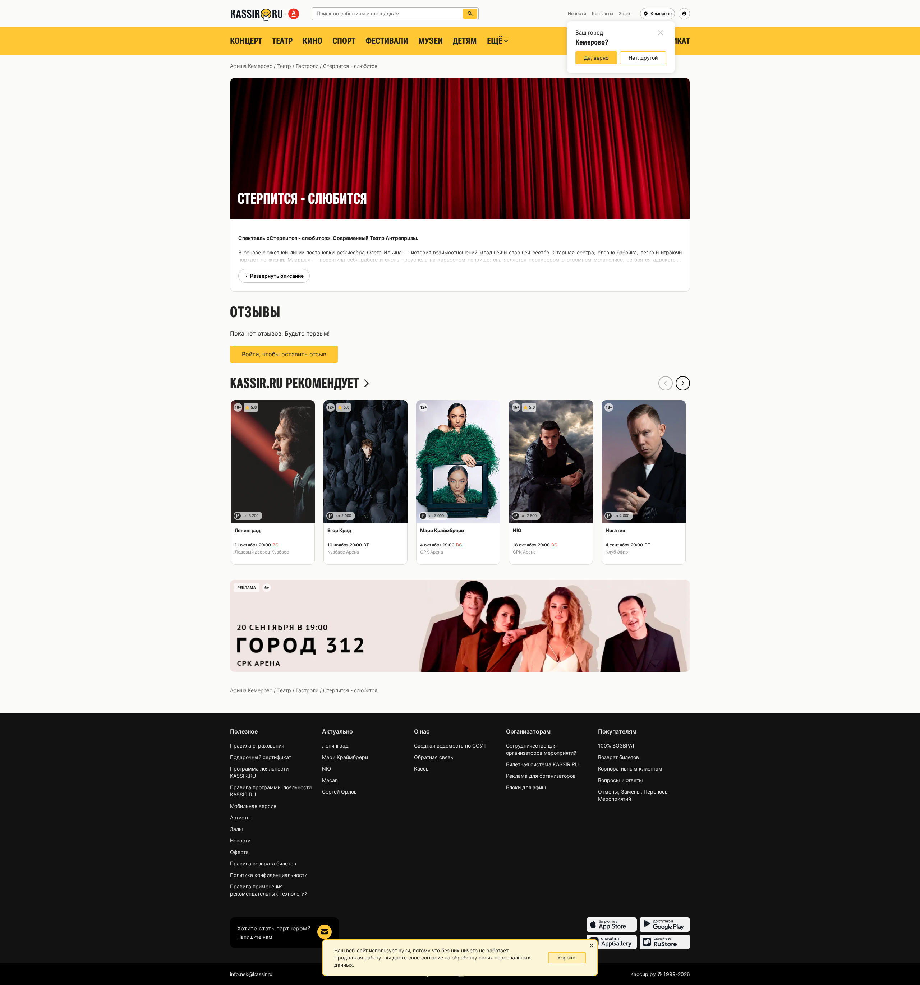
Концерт (246, 41)
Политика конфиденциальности (268, 875)
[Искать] (470, 14)
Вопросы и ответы (620, 780)
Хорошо (566, 957)
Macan (330, 780)
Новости (240, 840)
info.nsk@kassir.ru (251, 974)
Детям (465, 41)
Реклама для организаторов (541, 776)
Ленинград (335, 746)
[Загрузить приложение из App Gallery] (611, 942)
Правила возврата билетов (263, 863)
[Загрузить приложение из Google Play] (665, 924)
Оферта (239, 852)
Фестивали (386, 41)
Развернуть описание (277, 276)
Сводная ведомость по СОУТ (450, 746)
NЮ (326, 769)
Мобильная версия (253, 806)
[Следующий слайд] (683, 383)
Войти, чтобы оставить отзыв (284, 354)
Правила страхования (257, 746)
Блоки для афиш (526, 787)
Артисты (240, 817)
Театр (282, 41)
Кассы (422, 769)
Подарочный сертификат (260, 757)
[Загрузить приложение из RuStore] (665, 942)
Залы (236, 829)
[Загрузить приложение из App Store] (611, 924)
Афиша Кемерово (251, 66)
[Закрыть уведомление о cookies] (591, 945)
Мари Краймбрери (345, 757)
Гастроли (307, 66)
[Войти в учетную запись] (684, 13)
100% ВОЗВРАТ (616, 746)
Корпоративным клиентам (630, 769)
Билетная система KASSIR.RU (542, 764)
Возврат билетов (618, 757)
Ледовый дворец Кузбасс (262, 552)
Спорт (343, 41)
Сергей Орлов (339, 792)
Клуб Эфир (617, 552)
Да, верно (596, 58)
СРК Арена (431, 552)
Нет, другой (643, 58)
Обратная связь (433, 757)
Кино (312, 41)
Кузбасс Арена (343, 552)
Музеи (430, 41)
